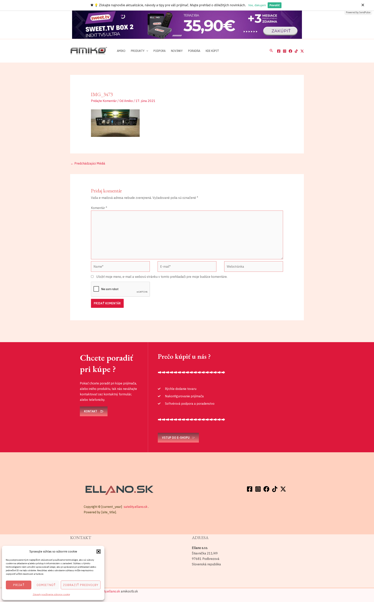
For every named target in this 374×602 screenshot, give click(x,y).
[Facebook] (278, 51)
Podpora (159, 50)
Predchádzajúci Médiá (88, 163)
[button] (99, 551)
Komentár (99, 208)
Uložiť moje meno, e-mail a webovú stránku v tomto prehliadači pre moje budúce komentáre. (161, 277)
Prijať (18, 585)
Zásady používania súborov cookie (51, 594)
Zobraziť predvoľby (80, 585)
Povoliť (274, 5)
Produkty (138, 50)
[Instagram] (284, 51)
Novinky (177, 50)
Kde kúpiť (212, 50)
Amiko (121, 50)
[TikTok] (296, 51)
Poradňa (194, 50)
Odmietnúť (46, 585)
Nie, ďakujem (257, 5)
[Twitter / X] (302, 51)
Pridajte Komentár (104, 101)
